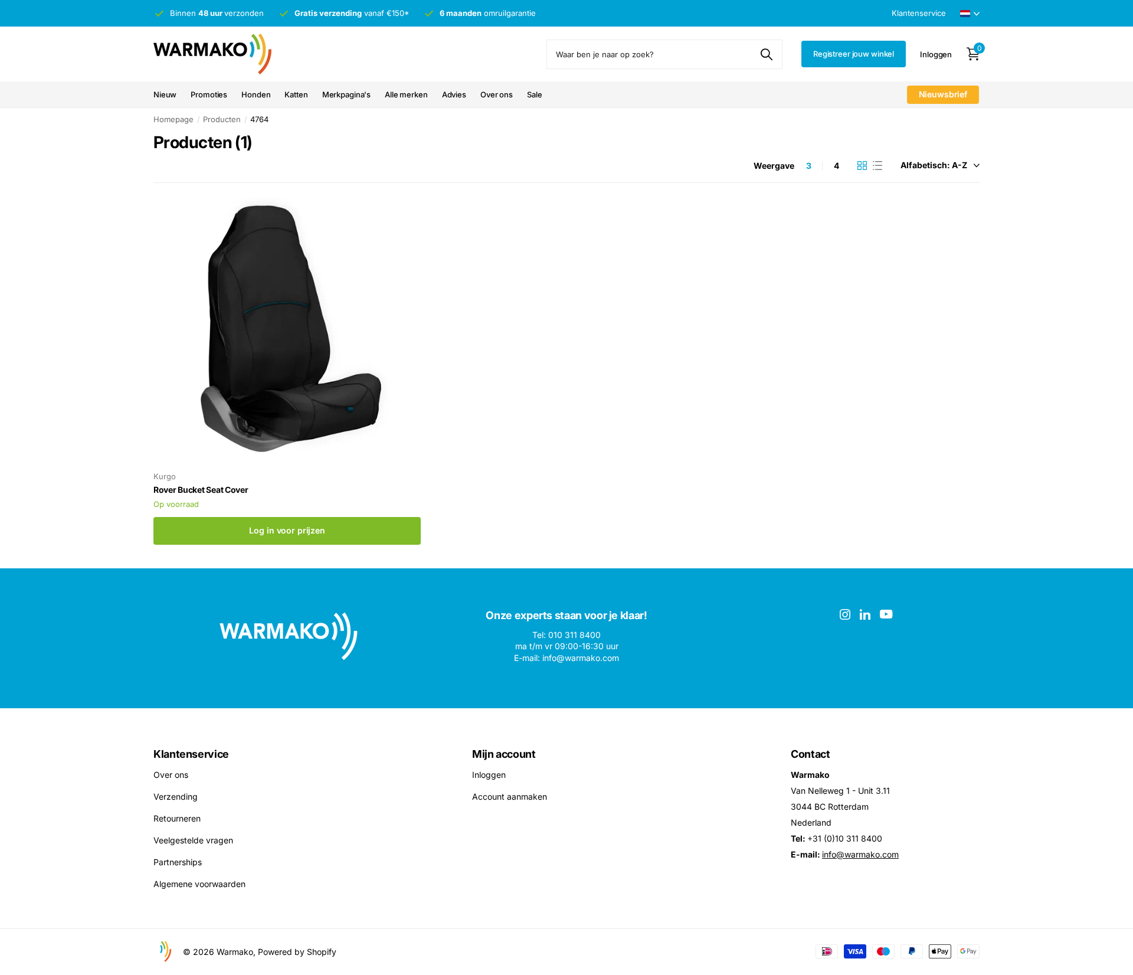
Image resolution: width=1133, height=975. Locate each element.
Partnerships (177, 862)
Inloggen (489, 775)
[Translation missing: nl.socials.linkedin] (865, 614)
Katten (295, 94)
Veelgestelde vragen (193, 840)
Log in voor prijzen (287, 530)
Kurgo (164, 476)
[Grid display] (862, 166)
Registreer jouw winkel (853, 53)
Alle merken (406, 94)
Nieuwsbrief (943, 94)
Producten (222, 119)
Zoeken (766, 54)
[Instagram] (845, 614)
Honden (255, 94)
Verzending (175, 796)
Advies (454, 94)
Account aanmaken (509, 796)
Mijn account (504, 754)
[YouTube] (886, 614)
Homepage (173, 119)
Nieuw (164, 94)
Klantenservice (191, 754)
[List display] (877, 166)
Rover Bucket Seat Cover (200, 490)
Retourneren (177, 818)
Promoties (209, 94)
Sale (534, 94)
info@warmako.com (860, 854)
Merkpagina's (346, 94)
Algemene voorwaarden (199, 884)
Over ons (496, 94)
